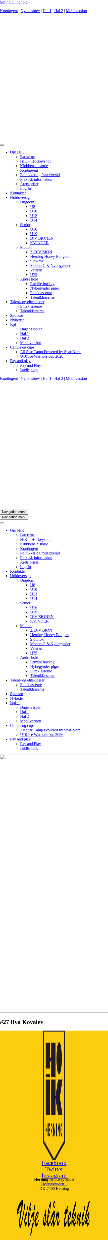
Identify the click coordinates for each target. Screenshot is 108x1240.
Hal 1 (47, 11)
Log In (25, 188)
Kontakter (18, 193)
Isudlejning (29, 370)
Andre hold (29, 279)
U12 (33, 215)
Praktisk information (36, 179)
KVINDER (39, 243)
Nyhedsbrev (30, 11)
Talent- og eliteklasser (27, 302)
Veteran (36, 270)
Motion (26, 247)
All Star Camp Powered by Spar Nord (50, 352)
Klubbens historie (34, 166)
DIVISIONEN (42, 238)
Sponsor (16, 315)
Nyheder (17, 320)
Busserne (27, 156)
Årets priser (29, 184)
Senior (25, 225)
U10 (33, 211)
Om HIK (17, 152)
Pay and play (20, 361)
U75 (33, 274)
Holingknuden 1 (54, 1184)
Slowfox (37, 261)
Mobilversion (76, 11)
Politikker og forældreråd (40, 175)
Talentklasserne (42, 297)
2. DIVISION (41, 252)
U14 (33, 220)
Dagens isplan (31, 329)
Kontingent (9, 11)
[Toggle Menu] (2, 145)
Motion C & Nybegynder (50, 265)
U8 (32, 206)
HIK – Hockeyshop (35, 161)
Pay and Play (30, 365)
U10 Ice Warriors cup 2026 (41, 356)
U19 (33, 234)
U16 (33, 229)
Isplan (15, 324)
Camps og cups (22, 347)
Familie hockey (42, 284)
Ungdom (27, 202)
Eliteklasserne (41, 293)
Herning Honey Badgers (49, 256)
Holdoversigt (20, 197)
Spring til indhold (14, 2)
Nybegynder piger (44, 288)
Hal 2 (58, 11)
